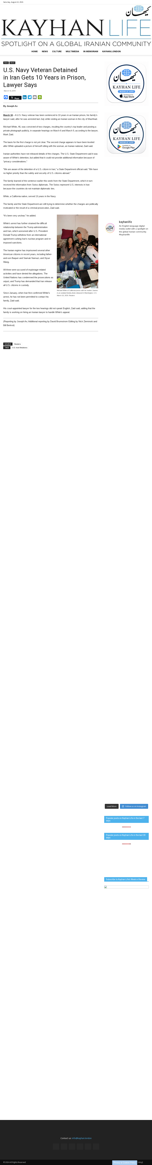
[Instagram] (127, 2)
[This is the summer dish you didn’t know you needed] (115, 629)
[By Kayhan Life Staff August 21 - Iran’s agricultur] (138, 456)
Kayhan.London (111, 51)
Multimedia (72, 51)
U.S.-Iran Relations (19, 347)
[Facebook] (122, 2)
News (45, 51)
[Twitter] (141, 2)
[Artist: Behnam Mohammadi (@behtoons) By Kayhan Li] (138, 261)
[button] (145, 51)
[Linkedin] (132, 2)
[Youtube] (146, 2)
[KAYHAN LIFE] (76, 26)
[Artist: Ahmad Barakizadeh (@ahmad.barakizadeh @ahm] (115, 319)
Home (34, 51)
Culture (57, 51)
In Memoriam (90, 51)
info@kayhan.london (82, 1138)
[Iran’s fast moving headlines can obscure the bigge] (115, 268)
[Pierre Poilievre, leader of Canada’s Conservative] (138, 709)
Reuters (17, 344)
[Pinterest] (136, 2)
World (12, 63)
